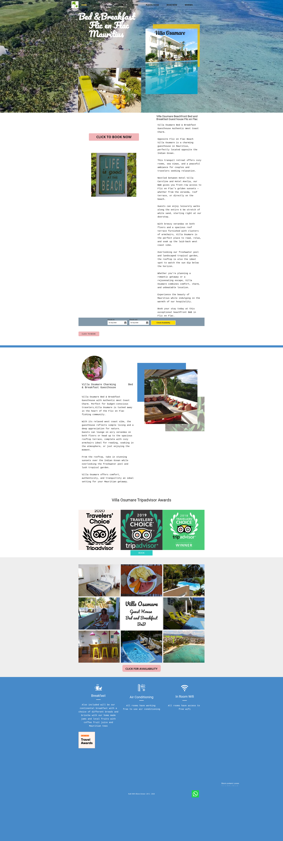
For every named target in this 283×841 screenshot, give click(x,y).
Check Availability (163, 323)
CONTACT (119, 5)
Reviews (189, 5)
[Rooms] (74, 4)
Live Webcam (101, 5)
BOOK (141, 552)
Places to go (152, 5)
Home (84, 5)
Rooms (134, 5)
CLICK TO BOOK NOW (113, 137)
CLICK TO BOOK (89, 334)
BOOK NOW (172, 5)
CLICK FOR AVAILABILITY (141, 668)
